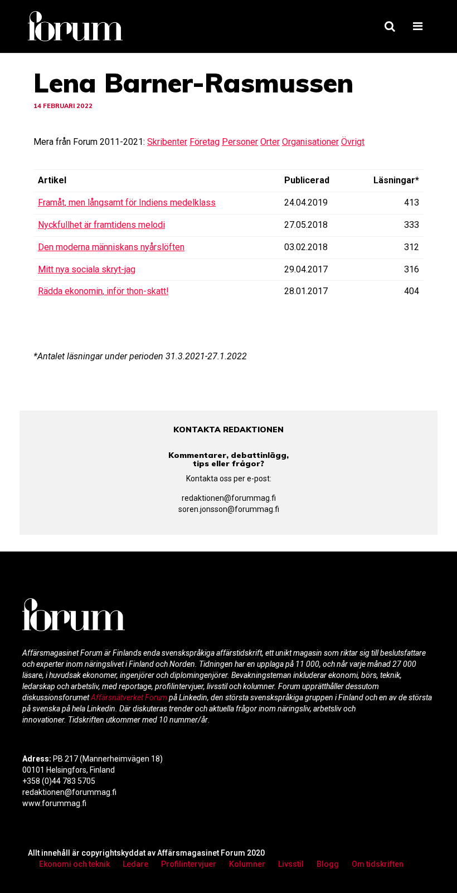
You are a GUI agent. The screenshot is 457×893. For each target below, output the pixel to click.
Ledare (135, 864)
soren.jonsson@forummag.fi (228, 509)
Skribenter (167, 141)
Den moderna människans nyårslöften (111, 247)
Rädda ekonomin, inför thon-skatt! (103, 291)
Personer (240, 141)
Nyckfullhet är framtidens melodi (101, 224)
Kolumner (247, 864)
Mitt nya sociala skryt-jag (86, 269)
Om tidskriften (377, 864)
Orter (270, 141)
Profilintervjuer (188, 864)
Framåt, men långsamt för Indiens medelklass (127, 202)
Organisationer (310, 141)
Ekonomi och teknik (74, 864)
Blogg (328, 864)
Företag (204, 141)
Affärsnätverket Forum (130, 697)
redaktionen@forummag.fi (229, 498)
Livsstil (291, 864)
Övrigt (352, 141)
